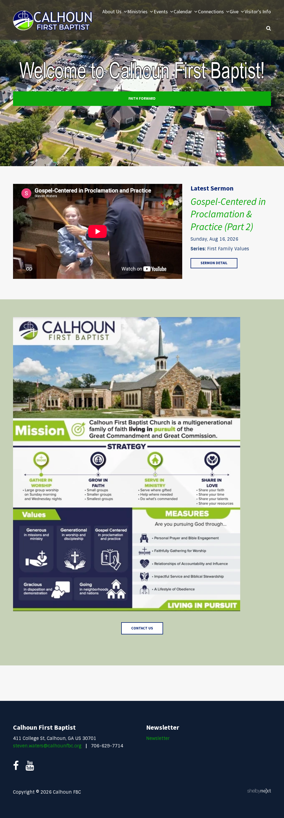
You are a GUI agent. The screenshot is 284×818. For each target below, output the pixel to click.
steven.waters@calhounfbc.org (47, 746)
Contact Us (142, 628)
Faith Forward (142, 98)
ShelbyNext (259, 791)
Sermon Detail (214, 263)
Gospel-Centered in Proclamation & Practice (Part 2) (228, 214)
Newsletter (157, 738)
